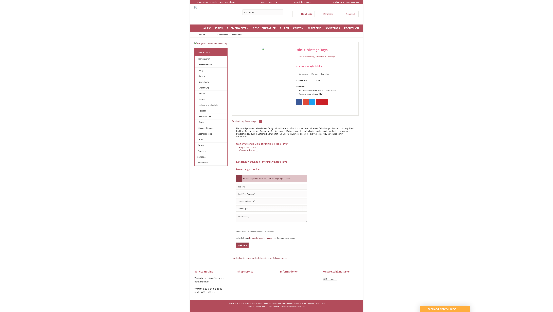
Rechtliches (202, 162)
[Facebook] (299, 102)
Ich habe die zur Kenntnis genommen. (266, 238)
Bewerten (324, 74)
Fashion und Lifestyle (208, 105)
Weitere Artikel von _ (248, 150)
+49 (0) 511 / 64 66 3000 (208, 288)
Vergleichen (303, 74)
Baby (200, 70)
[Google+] (306, 102)
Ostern (201, 76)
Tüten (200, 139)
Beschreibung (238, 121)
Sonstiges (202, 156)
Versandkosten (272, 303)
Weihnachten (204, 116)
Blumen (201, 93)
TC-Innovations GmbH (296, 306)
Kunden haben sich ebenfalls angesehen (269, 258)
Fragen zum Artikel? (247, 147)
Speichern (242, 245)
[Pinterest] (319, 102)
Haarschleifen (203, 59)
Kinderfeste (203, 82)
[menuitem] (348, 14)
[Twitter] (312, 102)
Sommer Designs (206, 128)
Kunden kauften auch (241, 258)
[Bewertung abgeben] (324, 53)
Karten (200, 145)
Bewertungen (253, 121)
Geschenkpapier (204, 133)
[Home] (196, 28)
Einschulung (203, 87)
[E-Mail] (325, 102)
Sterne (201, 99)
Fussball (202, 110)
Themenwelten (204, 64)
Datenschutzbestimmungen (261, 238)
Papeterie (201, 151)
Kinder (201, 122)
